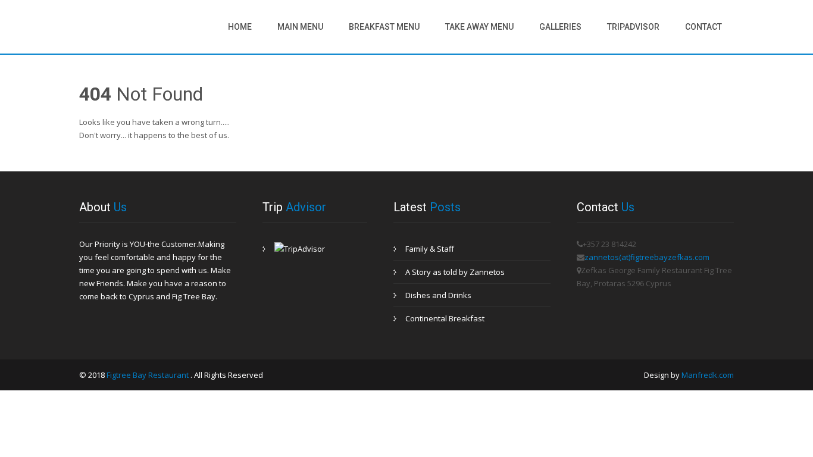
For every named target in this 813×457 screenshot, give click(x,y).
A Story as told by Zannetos (455, 272)
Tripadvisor (633, 27)
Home (240, 27)
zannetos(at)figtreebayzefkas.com (646, 257)
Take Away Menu (479, 27)
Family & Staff (429, 248)
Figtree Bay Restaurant (148, 375)
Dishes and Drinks (438, 295)
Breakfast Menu (384, 27)
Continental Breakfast (444, 318)
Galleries (560, 27)
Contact (703, 27)
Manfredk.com (707, 375)
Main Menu (300, 27)
